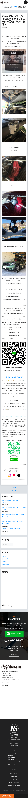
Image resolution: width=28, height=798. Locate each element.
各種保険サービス (12, 764)
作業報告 (4, 561)
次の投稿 (14, 490)
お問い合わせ (14, 779)
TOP (14, 750)
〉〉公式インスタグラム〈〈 (14, 377)
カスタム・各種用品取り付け (14, 762)
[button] (14, 634)
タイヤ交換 (10, 755)
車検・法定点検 (11, 758)
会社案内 (14, 770)
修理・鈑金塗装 (11, 760)
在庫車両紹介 (5, 564)
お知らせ (4, 556)
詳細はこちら (5, 605)
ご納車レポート (6, 559)
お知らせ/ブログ (14, 773)
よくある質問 (14, 776)
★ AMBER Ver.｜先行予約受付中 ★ (11, 529)
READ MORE (4, 685)
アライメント (11, 766)
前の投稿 (14, 487)
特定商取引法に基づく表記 (14, 785)
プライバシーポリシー (14, 782)
